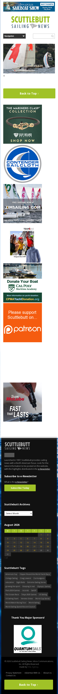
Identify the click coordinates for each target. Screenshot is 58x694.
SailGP (33, 590)
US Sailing (43, 594)
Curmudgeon (39, 578)
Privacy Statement (13, 673)
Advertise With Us (32, 673)
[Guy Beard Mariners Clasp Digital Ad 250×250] (22, 143)
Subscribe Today (20, 487)
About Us (47, 673)
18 (14, 546)
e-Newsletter (44, 469)
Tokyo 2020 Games (28, 594)
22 (41, 546)
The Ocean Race (12, 594)
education (10, 582)
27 (28, 550)
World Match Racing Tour (16, 602)
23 (48, 546)
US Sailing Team (12, 598)
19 (21, 546)
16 (48, 543)
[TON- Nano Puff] (22, 262)
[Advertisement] (22, 362)
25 (14, 550)
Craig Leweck (25, 578)
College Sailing (11, 578)
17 (8, 546)
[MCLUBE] (22, 421)
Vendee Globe (27, 598)
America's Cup (11, 574)
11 (14, 543)
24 (8, 550)
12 (21, 543)
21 (34, 546)
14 (34, 543)
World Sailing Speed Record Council (20, 606)
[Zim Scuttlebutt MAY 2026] (22, 222)
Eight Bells (21, 582)
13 (28, 543)
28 (34, 550)
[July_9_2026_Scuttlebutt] (22, 301)
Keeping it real (29, 586)
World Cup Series (42, 598)
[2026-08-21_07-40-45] (29, 11)
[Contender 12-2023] (22, 182)
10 (8, 543)
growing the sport (13, 586)
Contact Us (10, 675)
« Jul (6, 557)
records (25, 590)
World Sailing (34, 602)
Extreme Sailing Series (36, 582)
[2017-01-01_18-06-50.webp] (27, 639)
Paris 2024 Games (13, 590)
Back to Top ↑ (29, 93)
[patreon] (22, 341)
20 (28, 546)
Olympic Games (43, 586)
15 (41, 543)
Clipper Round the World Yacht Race (35, 574)
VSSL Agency (33, 667)
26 (21, 550)
